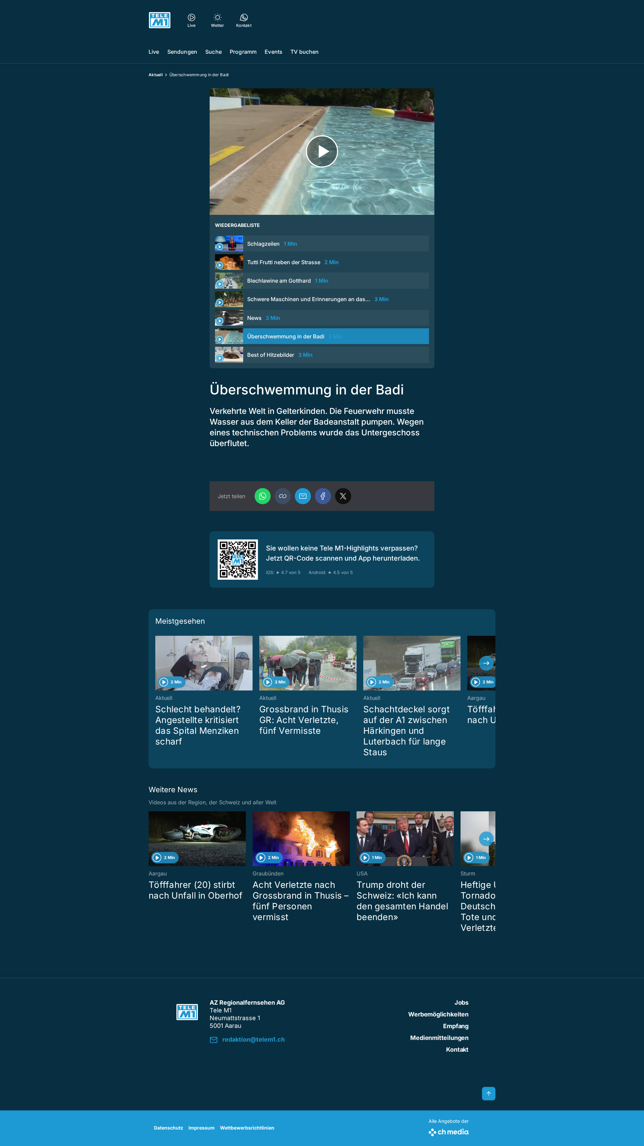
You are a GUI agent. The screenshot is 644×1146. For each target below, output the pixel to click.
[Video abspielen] (322, 151)
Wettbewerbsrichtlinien (247, 1128)
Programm (243, 51)
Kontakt (457, 1049)
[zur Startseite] (159, 20)
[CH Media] (449, 1131)
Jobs (461, 1002)
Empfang (456, 1026)
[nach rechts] (486, 663)
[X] (343, 496)
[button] (283, 496)
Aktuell (156, 74)
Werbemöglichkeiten (438, 1014)
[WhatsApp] (263, 496)
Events (273, 51)
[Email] (303, 496)
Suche (213, 51)
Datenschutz (168, 1128)
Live (154, 51)
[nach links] (157, 663)
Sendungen (182, 51)
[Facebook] (323, 496)
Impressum (202, 1128)
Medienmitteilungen (439, 1037)
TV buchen (304, 51)
